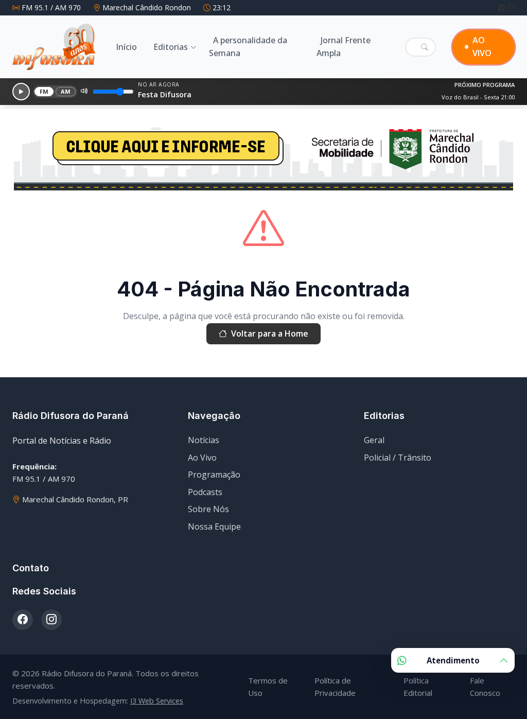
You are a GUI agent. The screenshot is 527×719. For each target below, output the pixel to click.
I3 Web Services (156, 701)
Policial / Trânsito (397, 457)
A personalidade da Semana (248, 46)
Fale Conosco (485, 686)
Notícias (203, 440)
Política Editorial (417, 686)
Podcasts (205, 492)
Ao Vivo (202, 457)
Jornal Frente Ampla (344, 46)
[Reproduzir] (21, 91)
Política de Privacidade (335, 686)
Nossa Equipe (214, 526)
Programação (214, 474)
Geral (374, 440)
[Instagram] (511, 7)
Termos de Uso (268, 686)
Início (126, 46)
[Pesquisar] (424, 47)
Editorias (170, 46)
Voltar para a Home (269, 333)
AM (66, 91)
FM (44, 91)
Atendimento (453, 660)
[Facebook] (502, 7)
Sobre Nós (208, 509)
